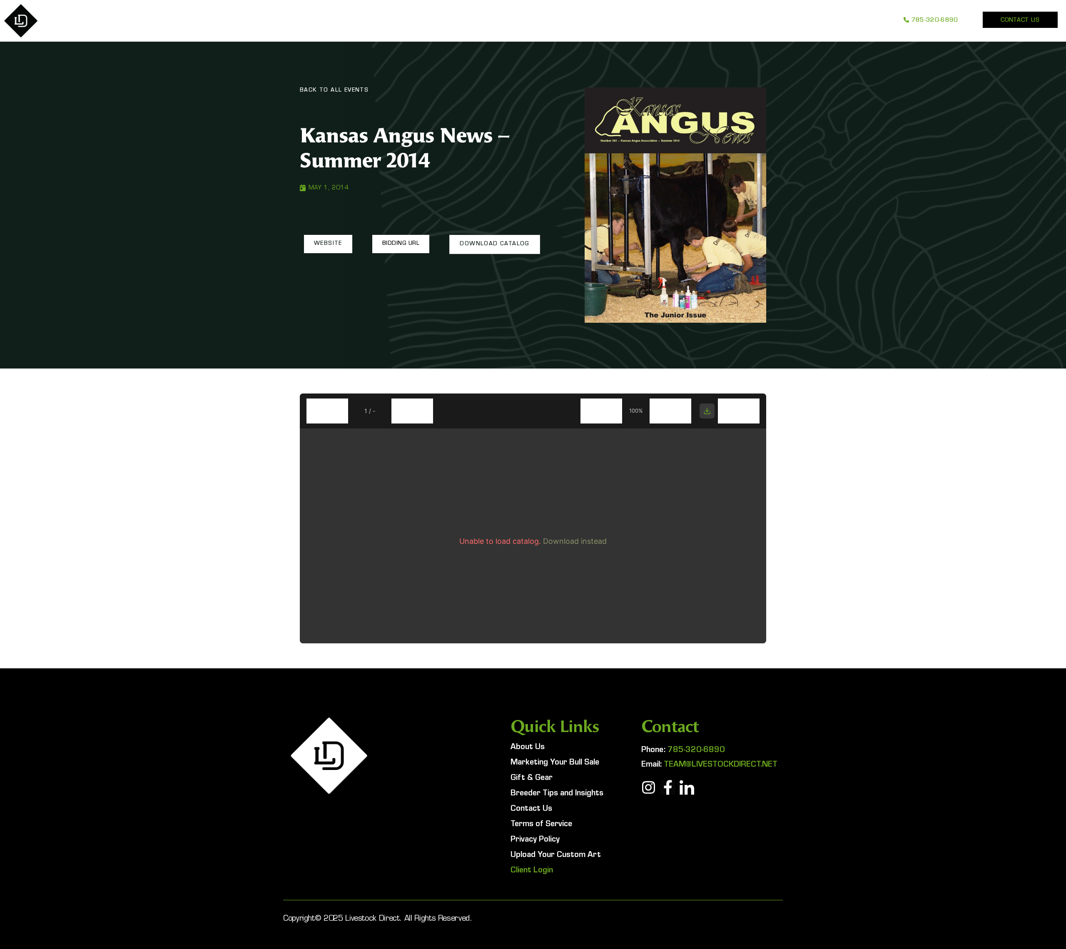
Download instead (575, 541)
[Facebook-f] (667, 787)
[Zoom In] (670, 411)
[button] (328, 244)
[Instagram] (648, 787)
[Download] (707, 411)
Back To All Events (334, 91)
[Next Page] (412, 411)
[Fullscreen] (739, 411)
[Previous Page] (327, 411)
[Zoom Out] (601, 411)
